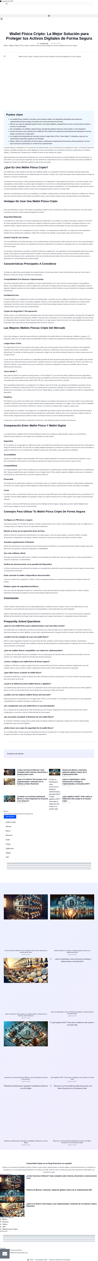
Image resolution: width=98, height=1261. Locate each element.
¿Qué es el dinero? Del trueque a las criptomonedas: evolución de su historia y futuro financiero (32, 781)
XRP (7, 857)
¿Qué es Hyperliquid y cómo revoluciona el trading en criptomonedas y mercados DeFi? (76, 781)
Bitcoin (8, 831)
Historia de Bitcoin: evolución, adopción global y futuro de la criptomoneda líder (74, 772)
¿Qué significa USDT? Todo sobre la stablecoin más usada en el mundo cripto (77, 799)
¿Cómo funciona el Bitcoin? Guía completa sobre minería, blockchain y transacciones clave (32, 772)
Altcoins (8, 826)
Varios (11, 45)
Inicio (5, 45)
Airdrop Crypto (11, 822)
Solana (8, 844)
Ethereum (9, 835)
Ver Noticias (10, 816)
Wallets (8, 853)
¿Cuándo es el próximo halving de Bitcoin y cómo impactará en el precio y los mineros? (32, 799)
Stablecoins (10, 848)
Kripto (8, 840)
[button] (49, 15)
